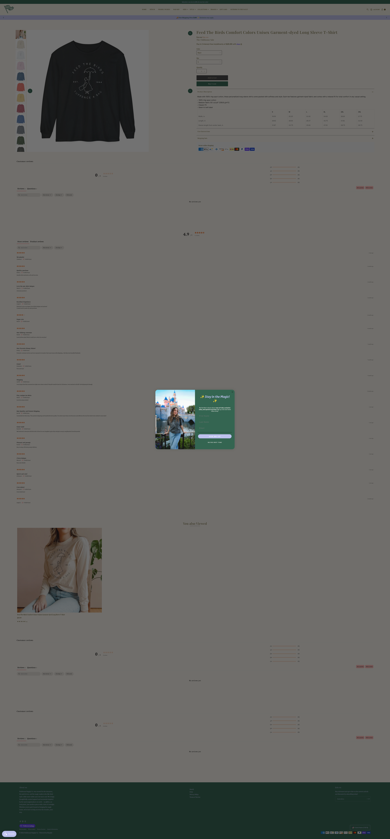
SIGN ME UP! (215, 436)
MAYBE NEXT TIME (215, 442)
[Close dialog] (232, 392)
